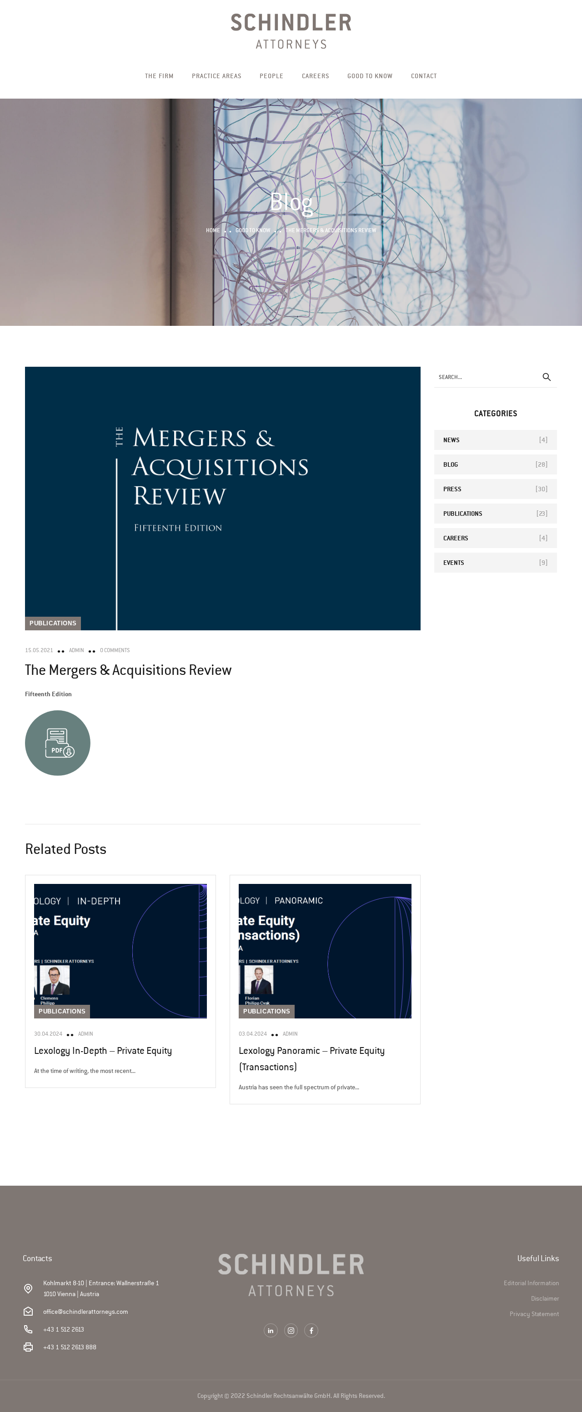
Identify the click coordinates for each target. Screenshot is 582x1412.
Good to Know (370, 76)
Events (453, 562)
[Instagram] (291, 1330)
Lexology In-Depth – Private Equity (103, 1051)
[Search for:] (495, 377)
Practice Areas (216, 76)
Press (452, 488)
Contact (424, 76)
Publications (53, 623)
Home (213, 230)
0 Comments (115, 650)
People (272, 76)
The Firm (159, 76)
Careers (315, 76)
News (451, 439)
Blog (450, 464)
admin (76, 650)
